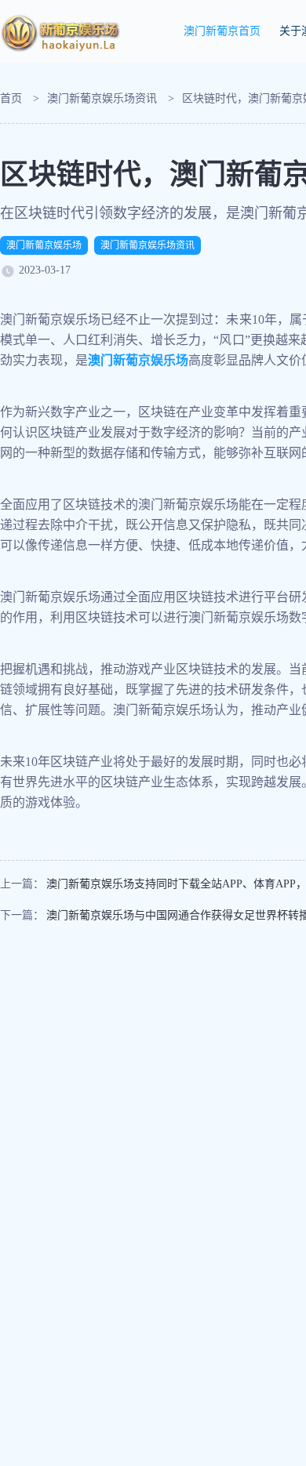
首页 (11, 98)
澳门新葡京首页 (222, 31)
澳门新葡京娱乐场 (44, 245)
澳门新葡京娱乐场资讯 (102, 98)
